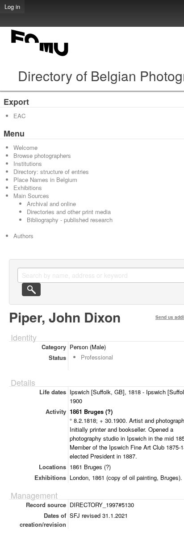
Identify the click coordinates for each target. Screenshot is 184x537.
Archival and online (51, 203)
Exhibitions (27, 187)
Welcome (25, 147)
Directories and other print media (69, 211)
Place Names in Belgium (45, 179)
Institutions (27, 163)
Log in (12, 6)
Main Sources (31, 195)
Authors (23, 235)
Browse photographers (42, 155)
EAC (19, 116)
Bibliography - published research (70, 219)
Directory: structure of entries (51, 171)
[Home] (40, 56)
